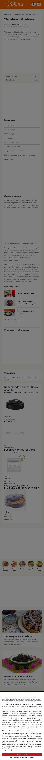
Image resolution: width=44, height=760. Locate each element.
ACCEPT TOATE (22, 754)
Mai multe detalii (30, 702)
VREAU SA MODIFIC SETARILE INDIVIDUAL (22, 757)
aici (16, 719)
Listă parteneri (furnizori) (10, 750)
